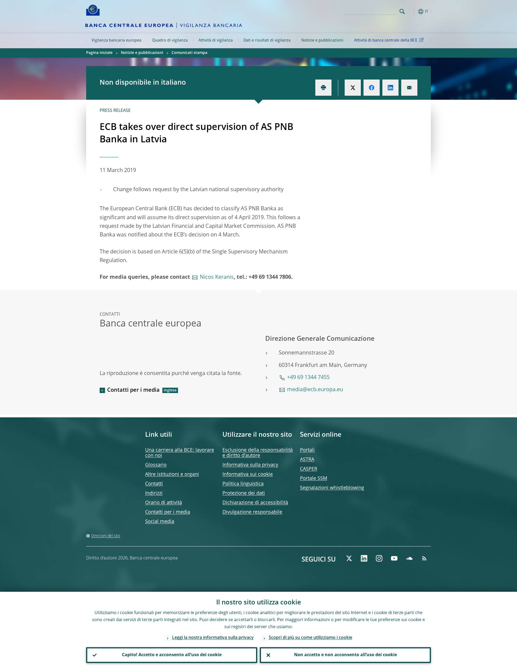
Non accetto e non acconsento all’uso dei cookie (345, 655)
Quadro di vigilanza (170, 40)
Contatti (154, 483)
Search (402, 11)
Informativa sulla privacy (250, 465)
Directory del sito (105, 536)
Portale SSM (313, 478)
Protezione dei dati (243, 493)
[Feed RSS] (424, 558)
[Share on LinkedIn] (390, 88)
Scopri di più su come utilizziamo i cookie (310, 638)
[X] (349, 558)
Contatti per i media (133, 390)
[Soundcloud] (409, 558)
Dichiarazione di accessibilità (255, 502)
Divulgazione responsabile (252, 512)
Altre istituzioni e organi (172, 474)
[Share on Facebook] (372, 88)
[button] (412, 11)
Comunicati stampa (189, 53)
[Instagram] (379, 558)
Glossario (156, 465)
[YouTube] (394, 558)
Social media (159, 521)
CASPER (308, 469)
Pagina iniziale (99, 53)
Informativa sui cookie (247, 474)
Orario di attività (163, 502)
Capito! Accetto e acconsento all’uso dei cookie (172, 655)
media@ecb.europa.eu (315, 390)
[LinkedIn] (364, 558)
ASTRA (307, 459)
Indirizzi (154, 493)
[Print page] (323, 88)
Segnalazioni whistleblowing (332, 488)
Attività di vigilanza (215, 40)
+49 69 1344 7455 (308, 377)
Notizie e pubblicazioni (322, 40)
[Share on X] (353, 88)
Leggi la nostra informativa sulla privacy (213, 638)
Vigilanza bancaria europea (116, 40)
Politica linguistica (243, 483)
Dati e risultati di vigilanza (267, 40)
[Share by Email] (409, 88)
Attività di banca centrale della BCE (385, 40)
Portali (307, 450)
